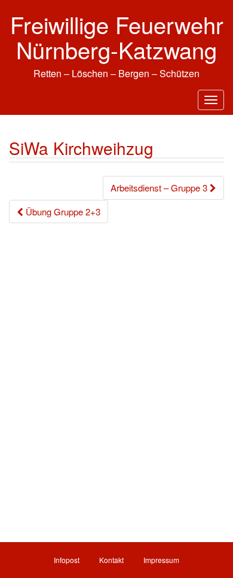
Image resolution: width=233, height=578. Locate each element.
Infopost (66, 560)
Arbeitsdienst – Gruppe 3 (160, 187)
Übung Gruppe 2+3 (61, 211)
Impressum (161, 560)
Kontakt (111, 560)
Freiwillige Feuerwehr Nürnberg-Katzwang (116, 37)
